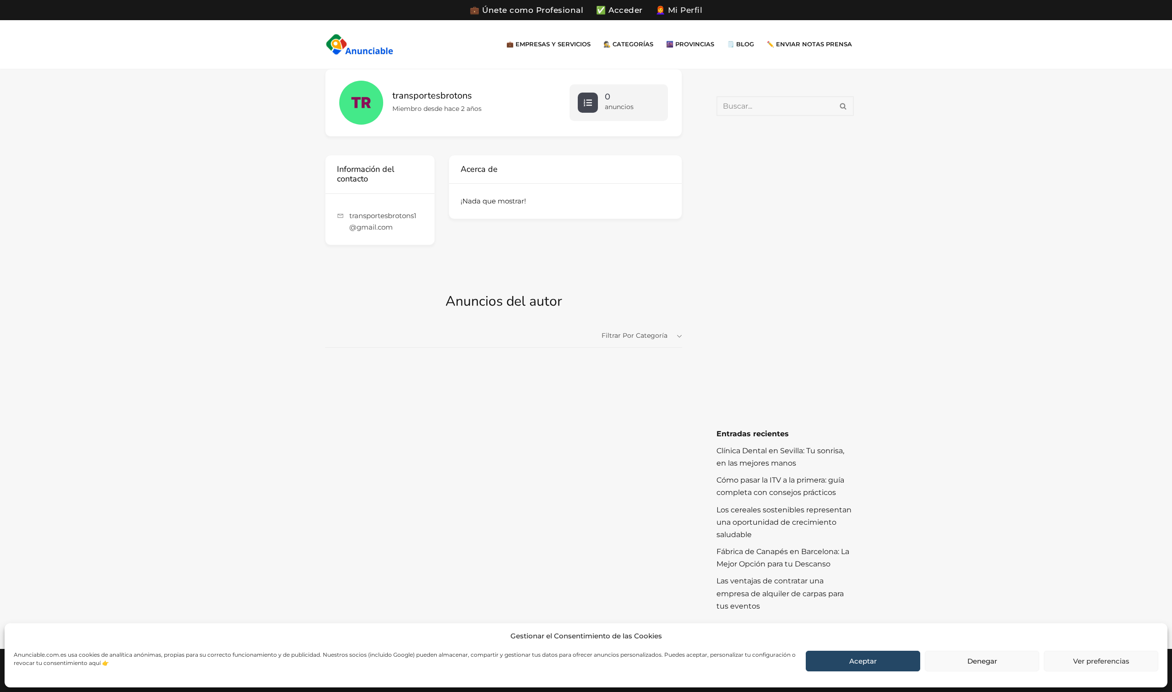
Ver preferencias (1101, 661)
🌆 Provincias (690, 44)
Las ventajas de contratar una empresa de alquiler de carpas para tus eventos (780, 593)
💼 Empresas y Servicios (548, 44)
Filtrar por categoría (634, 335)
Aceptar (863, 661)
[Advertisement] (785, 271)
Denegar (982, 661)
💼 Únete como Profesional (526, 10)
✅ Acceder (619, 10)
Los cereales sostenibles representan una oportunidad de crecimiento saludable (784, 522)
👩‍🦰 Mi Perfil (679, 10)
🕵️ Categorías (628, 44)
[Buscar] (843, 106)
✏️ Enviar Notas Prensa (809, 44)
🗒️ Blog (740, 44)
